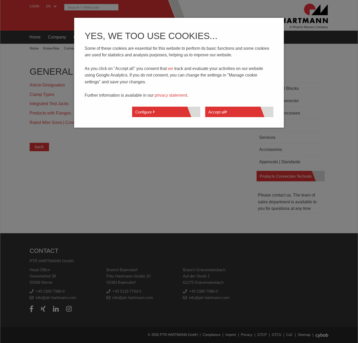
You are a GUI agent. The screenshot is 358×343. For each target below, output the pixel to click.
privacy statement (171, 95)
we (170, 68)
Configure (144, 112)
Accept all (216, 112)
